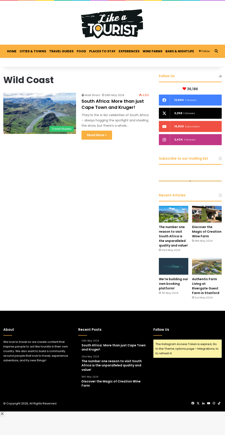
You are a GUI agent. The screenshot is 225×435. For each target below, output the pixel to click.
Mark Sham (92, 95)
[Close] (2, 414)
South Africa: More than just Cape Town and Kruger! (113, 104)
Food (81, 51)
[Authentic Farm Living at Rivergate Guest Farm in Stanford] (207, 266)
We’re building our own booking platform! (173, 284)
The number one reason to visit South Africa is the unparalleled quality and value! (173, 236)
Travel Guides (61, 51)
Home (11, 51)
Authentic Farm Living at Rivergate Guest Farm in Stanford (205, 286)
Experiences (129, 51)
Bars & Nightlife (179, 51)
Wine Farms (152, 51)
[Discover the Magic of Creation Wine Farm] (207, 214)
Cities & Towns (33, 51)
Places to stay (102, 51)
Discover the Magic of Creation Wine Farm (206, 231)
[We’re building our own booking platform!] (174, 266)
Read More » (97, 135)
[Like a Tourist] (112, 23)
